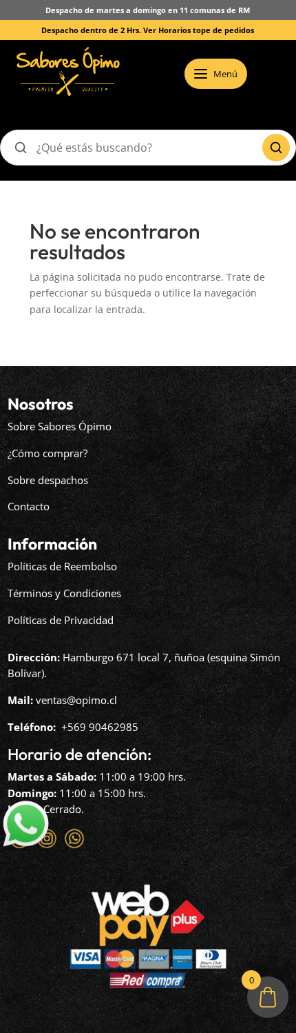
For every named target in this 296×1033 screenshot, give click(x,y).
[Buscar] (276, 147)
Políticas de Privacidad (61, 620)
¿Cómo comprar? (47, 453)
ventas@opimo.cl (76, 700)
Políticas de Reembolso (62, 566)
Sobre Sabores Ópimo (60, 426)
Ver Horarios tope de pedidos (198, 30)
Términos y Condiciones (64, 593)
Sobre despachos (48, 480)
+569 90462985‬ (99, 727)
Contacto (29, 506)
